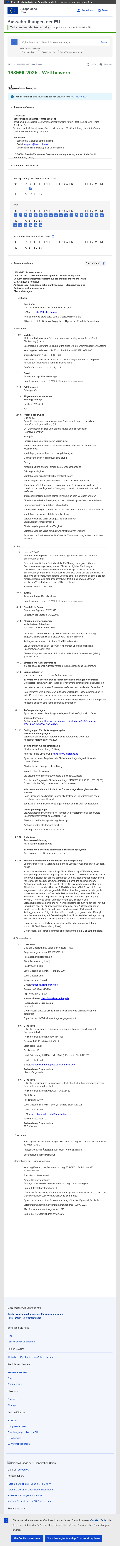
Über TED (12, 1399)
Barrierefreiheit (15, 1384)
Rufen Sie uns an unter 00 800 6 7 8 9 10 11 (29, 1484)
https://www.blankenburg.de (55, 998)
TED (10, 64)
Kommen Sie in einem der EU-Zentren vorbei (30, 1501)
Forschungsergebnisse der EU (23, 1432)
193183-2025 (81, 96)
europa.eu (23, 1469)
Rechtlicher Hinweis (17, 1372)
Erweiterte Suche (29, 52)
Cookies (11, 1378)
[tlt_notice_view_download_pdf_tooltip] (15, 215)
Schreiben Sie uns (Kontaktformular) (25, 1495)
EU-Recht (12, 1420)
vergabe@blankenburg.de (37, 144)
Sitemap (12, 1405)
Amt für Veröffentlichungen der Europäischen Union (35, 1314)
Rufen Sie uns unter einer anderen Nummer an (31, 1489)
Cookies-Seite (98, 1520)
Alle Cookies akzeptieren (27, 1538)
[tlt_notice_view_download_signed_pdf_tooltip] (30, 188)
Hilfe (10, 1336)
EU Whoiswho (14, 1438)
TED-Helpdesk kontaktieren (21, 1341)
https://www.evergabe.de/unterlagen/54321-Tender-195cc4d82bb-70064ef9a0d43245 (60, 723)
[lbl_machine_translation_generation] (53, 236)
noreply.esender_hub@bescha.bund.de (51, 1114)
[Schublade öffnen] (11, 86)
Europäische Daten (17, 1426)
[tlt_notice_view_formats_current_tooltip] (103, 263)
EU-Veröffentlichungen (19, 1444)
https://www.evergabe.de (65, 753)
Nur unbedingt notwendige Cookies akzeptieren (73, 1538)
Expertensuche (48, 52)
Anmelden (87, 10)
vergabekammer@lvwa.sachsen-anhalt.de (53, 1064)
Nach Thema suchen (69, 52)
